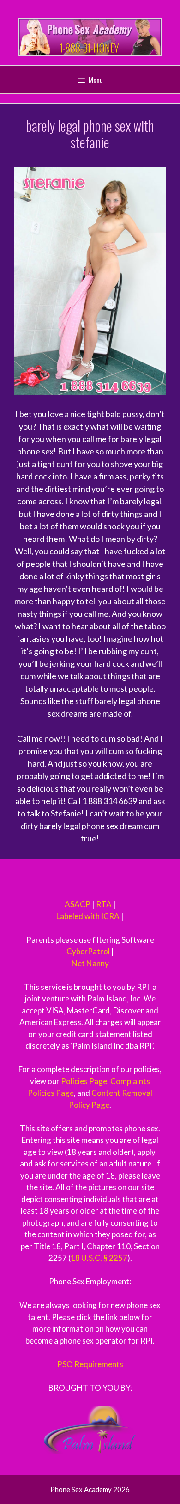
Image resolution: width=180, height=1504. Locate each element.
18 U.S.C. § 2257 (99, 1258)
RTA (104, 904)
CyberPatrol (88, 951)
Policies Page (84, 1081)
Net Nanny (90, 963)
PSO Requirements (90, 1364)
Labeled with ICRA (88, 916)
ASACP (77, 904)
